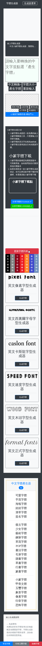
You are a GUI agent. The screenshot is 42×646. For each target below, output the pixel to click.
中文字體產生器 (22, 485)
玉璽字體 (21, 588)
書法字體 (21, 550)
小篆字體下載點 (22, 181)
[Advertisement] (23, 187)
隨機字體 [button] (35, 644)
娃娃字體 (21, 508)
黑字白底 (34, 107)
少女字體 (21, 529)
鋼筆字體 (21, 537)
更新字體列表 (21, 251)
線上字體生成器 (13, 43)
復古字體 (21, 524)
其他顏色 (32, 110)
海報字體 (21, 503)
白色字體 (24, 107)
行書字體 (21, 567)
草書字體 (21, 562)
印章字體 (21, 600)
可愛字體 (21, 495)
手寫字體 (21, 499)
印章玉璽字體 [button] (21, 644)
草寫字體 (21, 541)
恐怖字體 (21, 605)
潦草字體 (21, 512)
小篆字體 (21, 579)
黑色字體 (15, 107)
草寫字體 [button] (6, 644)
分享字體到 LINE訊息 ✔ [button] (22, 206)
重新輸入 (29, 88)
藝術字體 (21, 533)
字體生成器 (12, 3)
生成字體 (23, 298)
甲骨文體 (21, 583)
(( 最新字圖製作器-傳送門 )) (22, 114)
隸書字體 (21, 558)
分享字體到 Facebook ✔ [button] (22, 202)
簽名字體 (21, 516)
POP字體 (21, 545)
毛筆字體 (21, 554)
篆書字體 (21, 571)
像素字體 (21, 596)
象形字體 (21, 592)
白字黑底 (22, 110)
